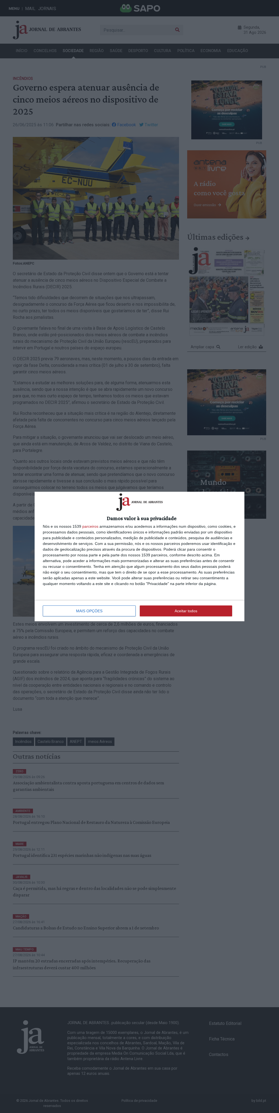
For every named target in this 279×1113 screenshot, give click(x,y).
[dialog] (139, 556)
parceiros (90, 526)
